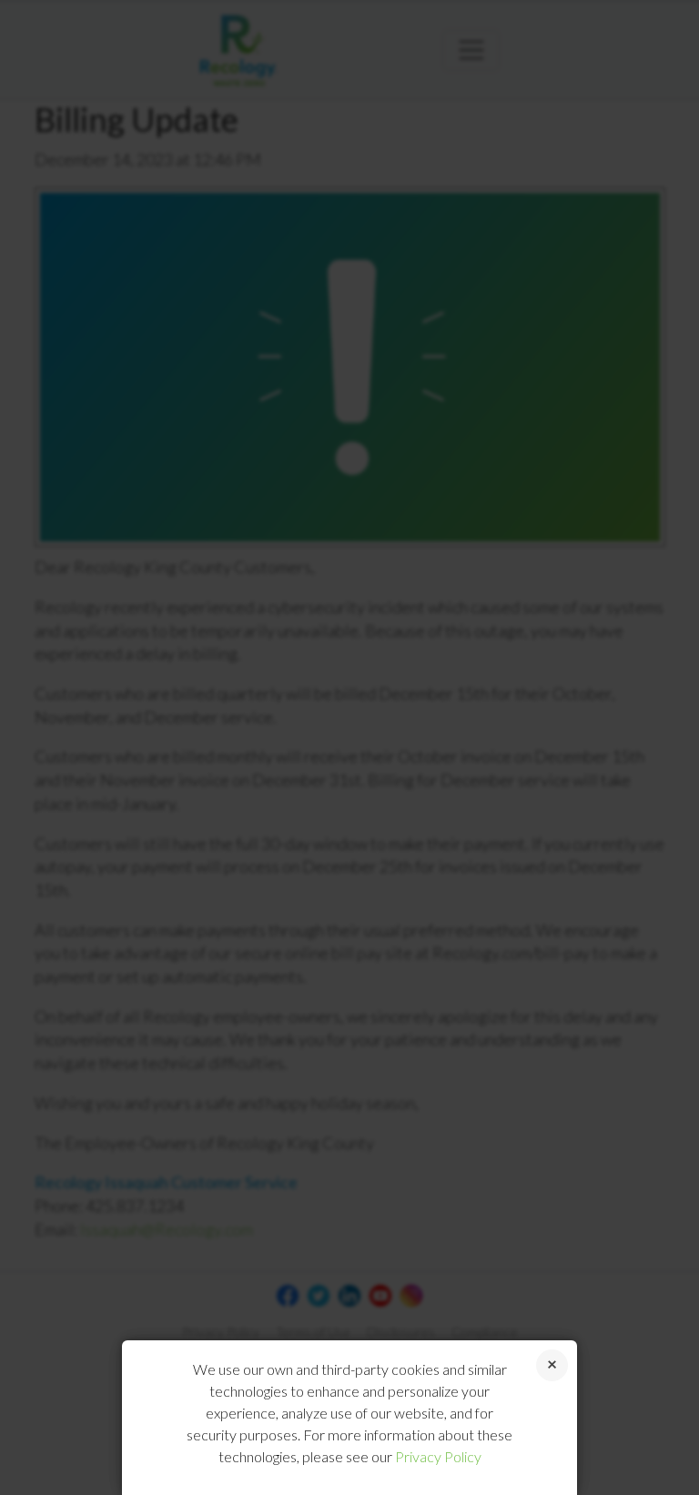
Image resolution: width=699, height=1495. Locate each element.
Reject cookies (552, 1365)
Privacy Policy (438, 1456)
